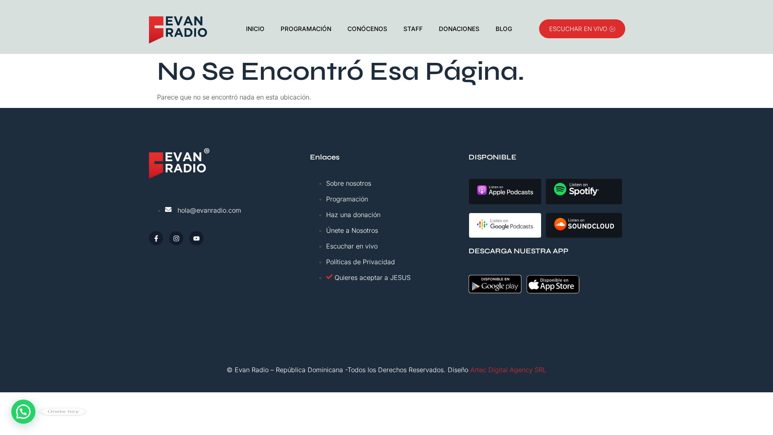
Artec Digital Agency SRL (508, 370)
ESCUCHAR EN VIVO (578, 29)
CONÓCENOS (367, 29)
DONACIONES (459, 29)
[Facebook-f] (156, 238)
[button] (23, 412)
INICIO (255, 29)
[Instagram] (176, 238)
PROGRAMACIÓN (306, 29)
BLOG (504, 29)
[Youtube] (196, 238)
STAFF (413, 29)
